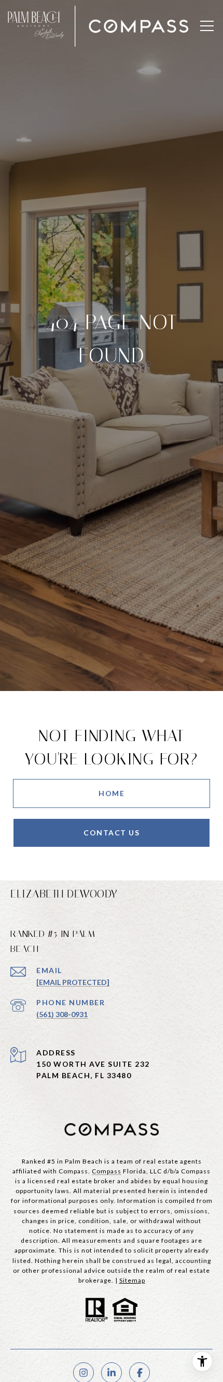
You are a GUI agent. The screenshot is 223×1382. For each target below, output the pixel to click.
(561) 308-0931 (62, 1014)
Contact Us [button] (111, 832)
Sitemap (132, 1280)
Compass (106, 1171)
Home (111, 793)
